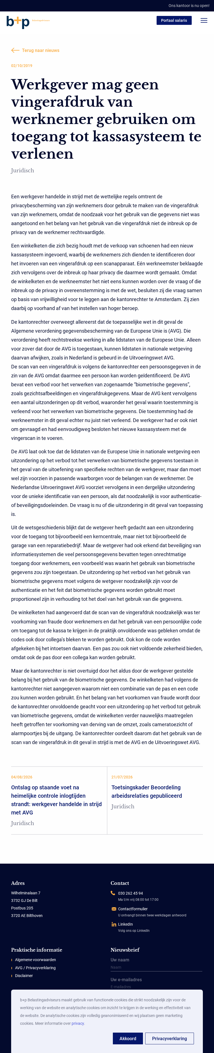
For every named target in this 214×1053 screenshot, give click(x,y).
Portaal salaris (174, 20)
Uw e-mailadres (126, 980)
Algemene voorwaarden (35, 959)
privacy (78, 1023)
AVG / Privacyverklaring (35, 968)
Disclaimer (24, 975)
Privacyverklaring (169, 1038)
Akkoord (128, 1038)
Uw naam (120, 960)
